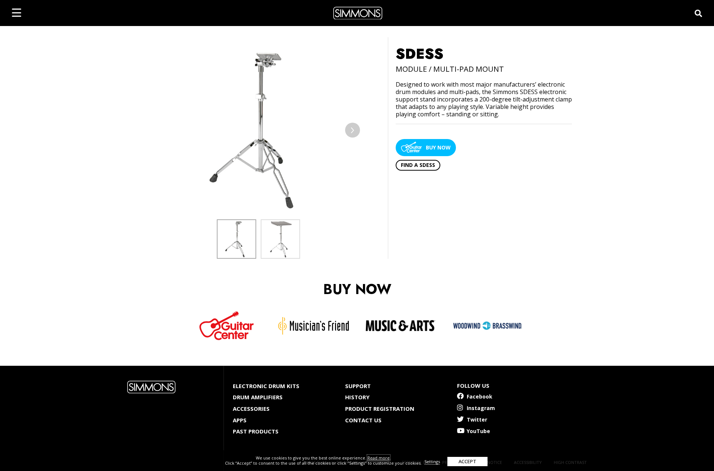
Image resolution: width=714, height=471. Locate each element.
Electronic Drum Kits (266, 386)
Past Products (256, 431)
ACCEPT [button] (467, 461)
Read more (378, 458)
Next (352, 130)
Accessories (251, 408)
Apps (240, 420)
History (357, 397)
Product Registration (379, 408)
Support (358, 386)
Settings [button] (432, 461)
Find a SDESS (418, 164)
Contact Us (363, 420)
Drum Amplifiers (258, 397)
